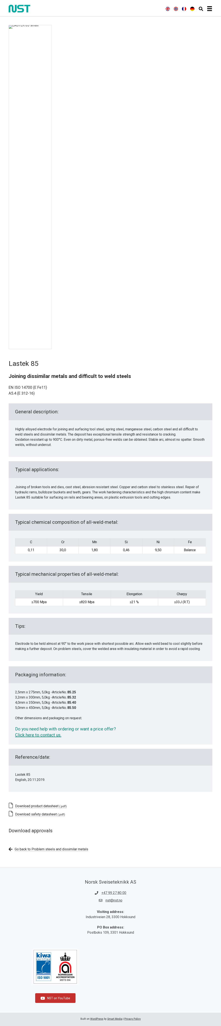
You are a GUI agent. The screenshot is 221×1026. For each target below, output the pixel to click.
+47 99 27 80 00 (113, 893)
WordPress (96, 1018)
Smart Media (114, 1018)
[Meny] (210, 8)
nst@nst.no (114, 900)
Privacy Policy (132, 1018)
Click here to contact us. (38, 735)
